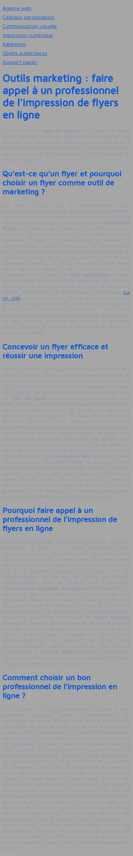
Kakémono (14, 44)
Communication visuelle (30, 26)
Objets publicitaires (25, 53)
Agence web (17, 8)
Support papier (20, 62)
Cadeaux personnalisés (29, 17)
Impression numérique (28, 35)
